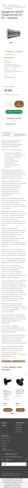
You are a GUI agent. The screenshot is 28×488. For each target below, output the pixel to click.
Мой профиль (19, 431)
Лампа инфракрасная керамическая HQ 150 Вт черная (7, 393)
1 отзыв (13, 54)
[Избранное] (11, 375)
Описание (7, 135)
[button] (11, 42)
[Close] (25, 483)
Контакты (4, 443)
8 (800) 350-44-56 (11, 454)
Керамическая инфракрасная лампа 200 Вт (20, 391)
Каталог (4, 422)
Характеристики (19, 135)
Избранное (10, 51)
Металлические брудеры (18, 361)
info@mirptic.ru (9, 459)
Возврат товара (6, 440)
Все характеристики (9, 77)
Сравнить (20, 51)
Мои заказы (19, 425)
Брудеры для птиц (6, 361)
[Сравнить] (11, 378)
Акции (4, 425)
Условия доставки (6, 438)
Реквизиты (4, 445)
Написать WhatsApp (15, 112)
